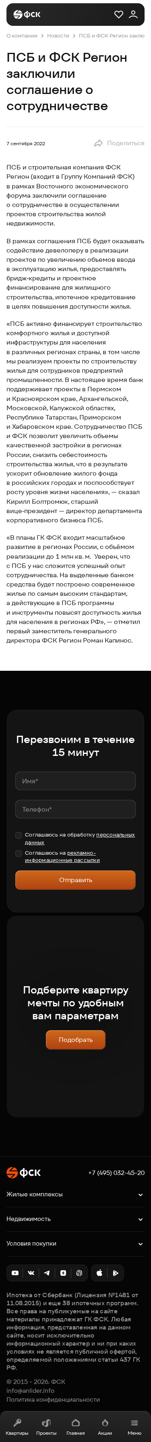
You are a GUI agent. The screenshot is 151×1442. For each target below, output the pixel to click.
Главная (75, 1433)
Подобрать (76, 1039)
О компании (21, 35)
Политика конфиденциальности (53, 1399)
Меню (134, 1433)
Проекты (46, 1433)
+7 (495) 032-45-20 (116, 1173)
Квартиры (17, 1433)
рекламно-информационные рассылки (62, 856)
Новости (58, 35)
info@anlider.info (30, 1390)
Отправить (75, 880)
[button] (119, 143)
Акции (105, 1433)
